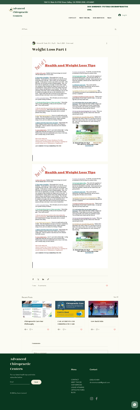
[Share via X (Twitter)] (38, 279)
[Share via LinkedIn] (43, 279)
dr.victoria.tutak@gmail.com (100, 382)
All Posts (24, 29)
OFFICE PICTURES (77, 390)
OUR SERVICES (76, 385)
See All (116, 297)
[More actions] (106, 43)
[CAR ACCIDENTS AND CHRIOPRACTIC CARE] (70, 309)
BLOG (73, 392)
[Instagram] (92, 399)
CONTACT (75, 380)
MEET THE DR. (76, 382)
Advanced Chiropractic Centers (20, 12)
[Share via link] (48, 279)
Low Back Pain (97, 321)
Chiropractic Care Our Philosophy (33, 322)
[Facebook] (97, 399)
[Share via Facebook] (33, 279)
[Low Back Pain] (103, 309)
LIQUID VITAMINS (77, 387)
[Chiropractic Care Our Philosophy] (37, 309)
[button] (116, 29)
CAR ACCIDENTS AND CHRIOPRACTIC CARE (66, 322)
